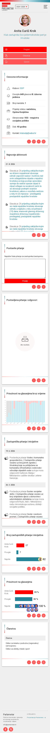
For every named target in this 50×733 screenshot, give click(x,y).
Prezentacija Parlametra (35, 717)
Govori (26, 62)
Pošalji (25, 281)
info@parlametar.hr (9, 725)
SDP (22, 88)
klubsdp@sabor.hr (28, 133)
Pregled (27, 49)
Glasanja (26, 56)
